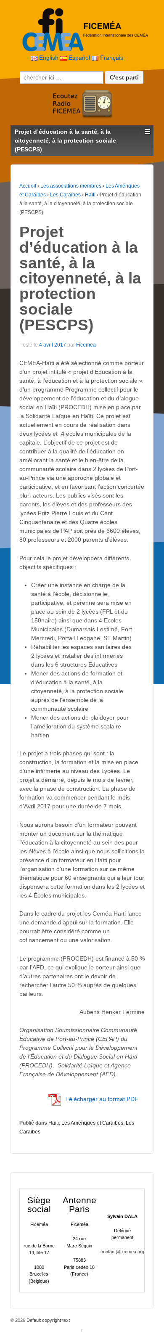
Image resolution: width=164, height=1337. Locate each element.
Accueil (27, 186)
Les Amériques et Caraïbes (92, 1123)
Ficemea (86, 345)
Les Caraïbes (65, 195)
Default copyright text (47, 1320)
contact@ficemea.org (122, 1251)
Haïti (90, 195)
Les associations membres (70, 186)
